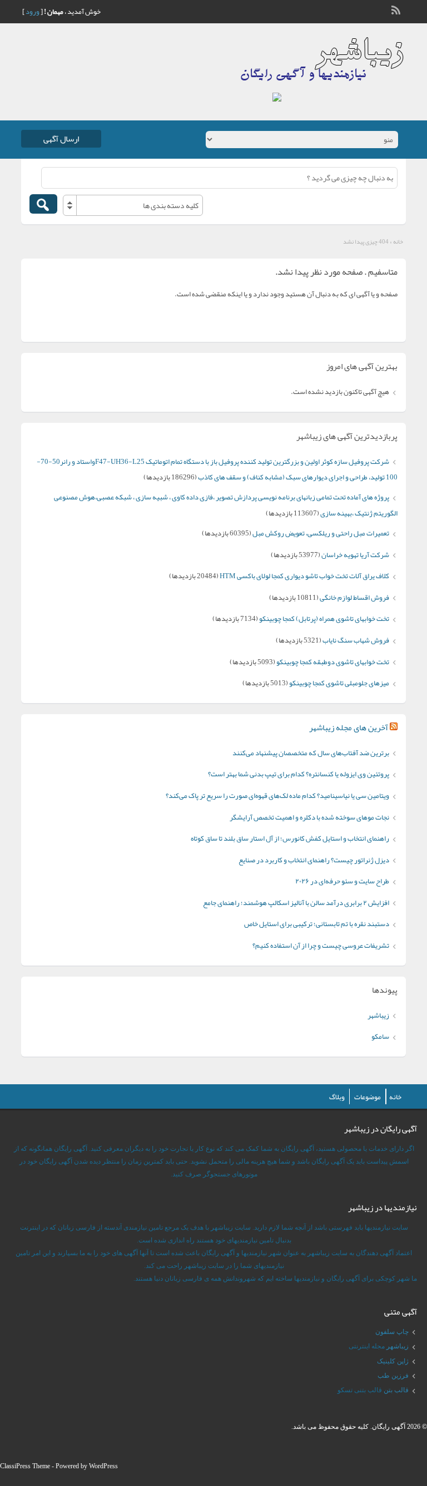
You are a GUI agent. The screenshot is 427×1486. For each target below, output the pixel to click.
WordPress (103, 1466)
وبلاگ (337, 1097)
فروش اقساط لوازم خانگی (354, 597)
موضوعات (367, 1097)
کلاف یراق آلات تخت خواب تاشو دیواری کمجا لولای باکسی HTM (304, 576)
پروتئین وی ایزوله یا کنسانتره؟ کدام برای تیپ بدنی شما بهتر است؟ (298, 774)
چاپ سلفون (392, 1332)
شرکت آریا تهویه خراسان (355, 555)
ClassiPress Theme (25, 1466)
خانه (398, 241)
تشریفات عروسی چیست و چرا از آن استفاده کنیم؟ (320, 945)
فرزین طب (393, 1375)
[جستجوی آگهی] (43, 204)
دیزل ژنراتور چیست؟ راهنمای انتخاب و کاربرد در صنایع (314, 860)
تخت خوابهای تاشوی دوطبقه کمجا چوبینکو (332, 662)
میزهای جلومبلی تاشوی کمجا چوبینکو (339, 683)
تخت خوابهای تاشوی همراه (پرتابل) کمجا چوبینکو (324, 618)
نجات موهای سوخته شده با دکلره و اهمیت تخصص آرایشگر (309, 817)
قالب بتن (396, 1390)
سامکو (380, 1036)
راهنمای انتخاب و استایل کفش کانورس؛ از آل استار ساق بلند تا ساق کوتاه (290, 838)
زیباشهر (378, 1015)
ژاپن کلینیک (393, 1361)
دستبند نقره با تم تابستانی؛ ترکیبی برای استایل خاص (316, 924)
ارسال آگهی (61, 138)
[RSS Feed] (397, 8)
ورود (32, 11)
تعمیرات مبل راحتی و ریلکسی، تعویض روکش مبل (320, 533)
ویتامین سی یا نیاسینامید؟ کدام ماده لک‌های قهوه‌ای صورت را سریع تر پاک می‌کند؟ (277, 796)
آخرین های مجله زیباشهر (348, 727)
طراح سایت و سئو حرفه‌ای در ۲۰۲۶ (342, 881)
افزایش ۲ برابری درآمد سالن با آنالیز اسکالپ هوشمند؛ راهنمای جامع (296, 903)
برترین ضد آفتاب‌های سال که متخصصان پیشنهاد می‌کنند (310, 753)
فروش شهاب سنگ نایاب (355, 640)
